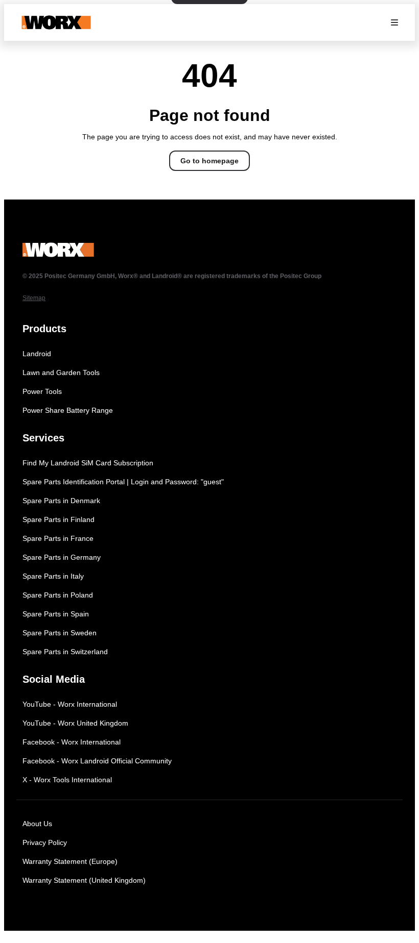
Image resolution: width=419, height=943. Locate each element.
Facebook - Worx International (71, 742)
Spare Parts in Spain (55, 614)
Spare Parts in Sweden (59, 633)
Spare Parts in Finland (58, 519)
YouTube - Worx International (69, 704)
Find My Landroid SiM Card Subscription (87, 463)
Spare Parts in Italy (53, 576)
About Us (37, 824)
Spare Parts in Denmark (61, 501)
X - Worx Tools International (67, 780)
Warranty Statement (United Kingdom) (84, 880)
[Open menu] (394, 22)
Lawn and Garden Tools (61, 372)
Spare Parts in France (58, 538)
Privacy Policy (44, 842)
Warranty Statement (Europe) (70, 861)
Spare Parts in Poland (57, 595)
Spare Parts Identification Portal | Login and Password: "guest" (123, 482)
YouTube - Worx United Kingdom (75, 723)
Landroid (36, 354)
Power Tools (42, 391)
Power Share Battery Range (67, 410)
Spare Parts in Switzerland (65, 652)
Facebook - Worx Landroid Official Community (97, 761)
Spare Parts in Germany (61, 557)
